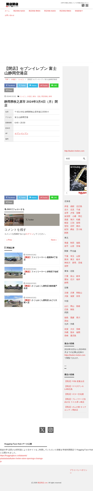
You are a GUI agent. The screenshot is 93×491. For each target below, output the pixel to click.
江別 (72, 223)
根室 (66, 223)
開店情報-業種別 (34, 11)
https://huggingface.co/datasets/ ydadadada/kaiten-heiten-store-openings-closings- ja (21, 458)
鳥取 (72, 309)
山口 (66, 306)
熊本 (72, 332)
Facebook (11, 85)
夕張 (72, 213)
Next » (54, 240)
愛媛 (72, 318)
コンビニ (23, 96)
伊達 (66, 206)
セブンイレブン (21, 133)
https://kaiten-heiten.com (74, 355)
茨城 (80, 263)
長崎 (66, 336)
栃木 (78, 259)
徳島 (66, 318)
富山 (72, 276)
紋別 (66, 229)
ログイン (29, 234)
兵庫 (72, 293)
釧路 (66, 233)
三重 (66, 276)
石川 (72, 279)
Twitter (23, 85)
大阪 (66, 296)
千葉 (66, 256)
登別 (66, 226)
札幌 (78, 219)
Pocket (44, 85)
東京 (72, 259)
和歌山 (79, 293)
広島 (66, 309)
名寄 (66, 213)
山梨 (78, 256)
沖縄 (66, 332)
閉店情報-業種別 (65, 11)
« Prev (9, 240)
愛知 (66, 279)
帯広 (80, 216)
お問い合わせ (9, 15)
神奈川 (67, 263)
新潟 (66, 259)
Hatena (33, 85)
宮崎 (78, 329)
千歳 (78, 210)
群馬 (74, 263)
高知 (66, 321)
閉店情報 (44, 96)
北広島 (79, 206)
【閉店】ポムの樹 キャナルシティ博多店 (75, 408)
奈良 (78, 296)
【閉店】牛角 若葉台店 (74, 381)
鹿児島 (73, 336)
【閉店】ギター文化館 (74, 394)
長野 (66, 266)
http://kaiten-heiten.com (74, 151)
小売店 (29, 96)
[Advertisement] (46, 40)
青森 (66, 243)
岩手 (66, 246)
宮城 (78, 246)
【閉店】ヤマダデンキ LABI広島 (74, 387)
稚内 (78, 226)
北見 (72, 210)
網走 (72, 229)
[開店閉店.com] (21, 4)
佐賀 (66, 329)
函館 (72, 206)
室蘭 (78, 213)
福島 (78, 243)
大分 (72, 329)
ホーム (7, 11)
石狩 (72, 226)
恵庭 (66, 219)
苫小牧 (79, 229)
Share (10, 90)
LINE (55, 85)
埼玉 (72, 256)
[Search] (84, 159)
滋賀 (72, 296)
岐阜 (78, 276)
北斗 (66, 210)
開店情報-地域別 (19, 11)
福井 (78, 279)
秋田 (72, 243)
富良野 (67, 216)
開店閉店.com (43, 483)
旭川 (72, 219)
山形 (72, 246)
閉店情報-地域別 (50, 11)
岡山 (72, 306)
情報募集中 (79, 11)
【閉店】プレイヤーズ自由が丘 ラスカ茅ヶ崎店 (75, 400)
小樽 (74, 216)
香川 (78, 318)
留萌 (78, 223)
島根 (78, 306)
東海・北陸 (36, 96)
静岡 (50, 96)
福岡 (78, 332)
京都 (66, 293)
